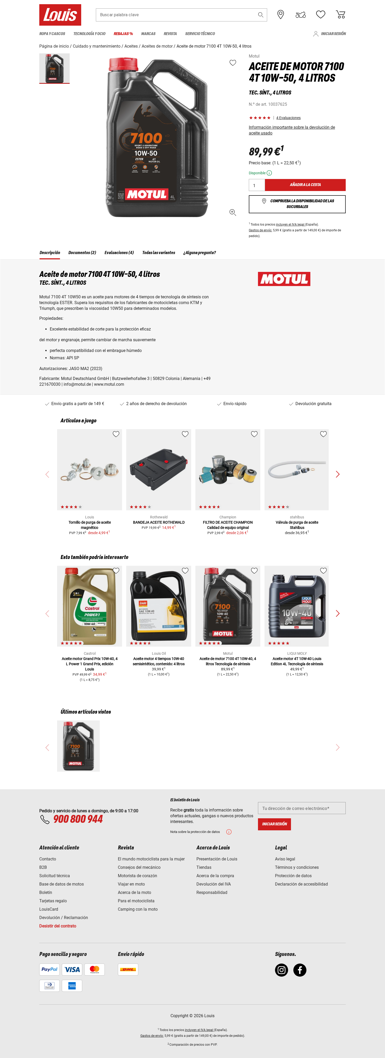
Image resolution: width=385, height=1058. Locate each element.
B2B (43, 867)
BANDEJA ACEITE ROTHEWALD (159, 522)
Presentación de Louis (216, 859)
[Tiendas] (281, 15)
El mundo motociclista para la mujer (151, 859)
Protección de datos (293, 875)
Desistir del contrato (57, 925)
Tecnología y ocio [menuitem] (89, 34)
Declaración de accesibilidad (301, 884)
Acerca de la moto (134, 892)
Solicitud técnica (54, 875)
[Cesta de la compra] (340, 15)
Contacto (47, 859)
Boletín (45, 892)
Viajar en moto (131, 884)
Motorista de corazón (137, 875)
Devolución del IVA (213, 884)
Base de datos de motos (61, 884)
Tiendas (203, 867)
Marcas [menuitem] (148, 34)
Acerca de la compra (215, 875)
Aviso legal (285, 859)
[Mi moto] (300, 15)
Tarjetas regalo (53, 900)
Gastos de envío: (260, 230)
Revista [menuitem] (170, 34)
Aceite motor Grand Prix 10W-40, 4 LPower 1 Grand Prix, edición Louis (90, 664)
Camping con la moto (138, 909)
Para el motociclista (136, 900)
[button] (261, 15)
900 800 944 (77, 819)
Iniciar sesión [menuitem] (333, 34)
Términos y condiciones (297, 867)
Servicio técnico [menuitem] (200, 34)
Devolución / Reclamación (63, 917)
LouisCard (48, 909)
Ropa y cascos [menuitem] (52, 34)
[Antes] (337, 474)
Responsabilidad (211, 892)
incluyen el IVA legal (290, 224)
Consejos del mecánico (139, 867)
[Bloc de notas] (320, 15)
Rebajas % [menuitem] (123, 34)
